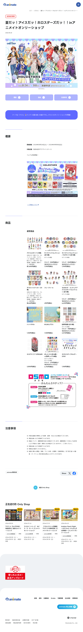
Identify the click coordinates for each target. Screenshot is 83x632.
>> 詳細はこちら (32, 205)
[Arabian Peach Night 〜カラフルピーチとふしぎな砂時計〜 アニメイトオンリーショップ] (69, 526)
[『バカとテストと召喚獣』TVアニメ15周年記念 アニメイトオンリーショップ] (51, 526)
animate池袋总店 (12, 472)
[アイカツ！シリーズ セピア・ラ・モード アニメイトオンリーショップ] (32, 526)
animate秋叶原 (29, 534)
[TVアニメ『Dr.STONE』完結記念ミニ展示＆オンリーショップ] (13, 526)
